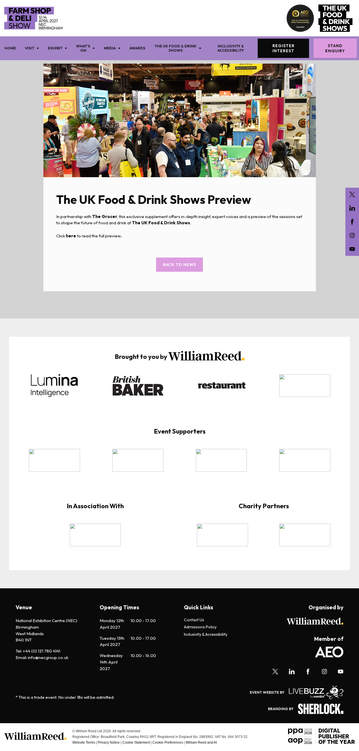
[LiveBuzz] (313, 692)
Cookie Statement (136, 742)
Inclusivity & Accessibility (230, 48)
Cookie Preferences (167, 742)
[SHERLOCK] (318, 709)
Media (110, 48)
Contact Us (194, 620)
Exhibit (55, 48)
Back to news (179, 264)
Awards (137, 48)
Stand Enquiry (335, 48)
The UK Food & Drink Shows (175, 48)
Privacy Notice (109, 742)
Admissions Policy (200, 627)
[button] (102, 385)
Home (10, 48)
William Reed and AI (201, 742)
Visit (29, 48)
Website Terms (83, 742)
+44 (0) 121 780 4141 (41, 651)
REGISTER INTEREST (283, 48)
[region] (179, 389)
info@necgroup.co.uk (48, 657)
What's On (83, 48)
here (71, 236)
